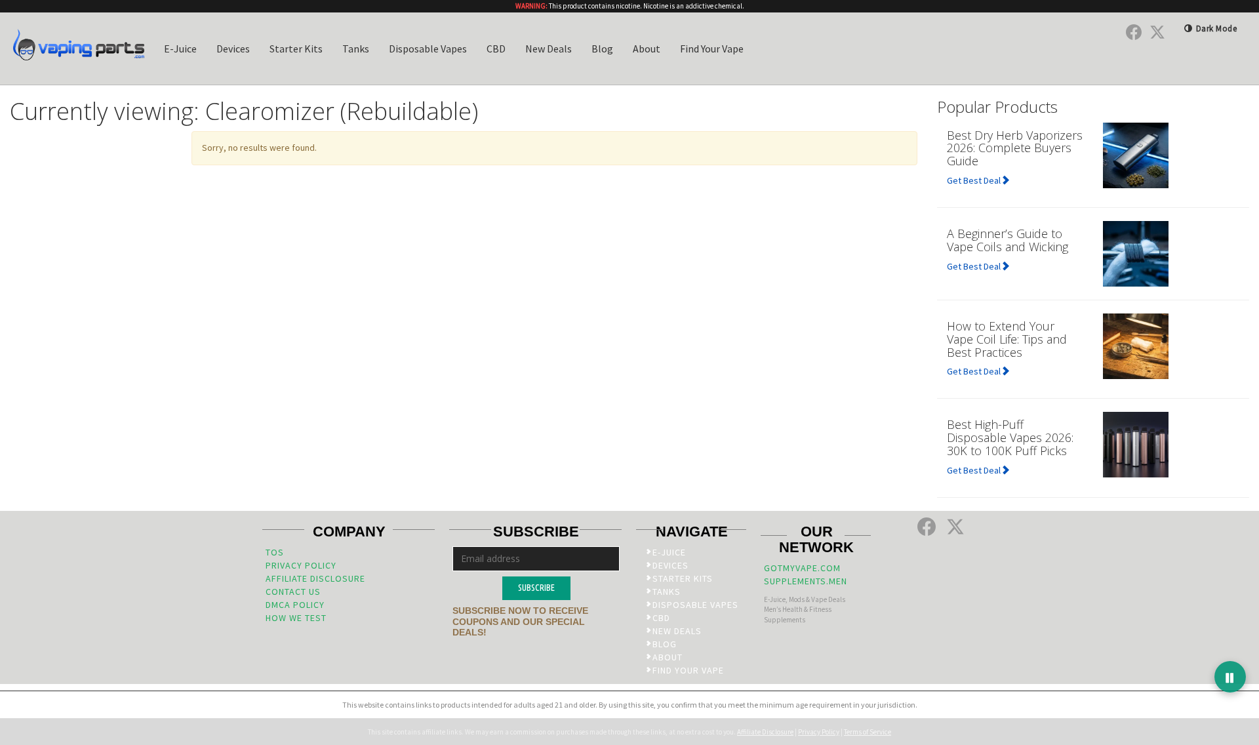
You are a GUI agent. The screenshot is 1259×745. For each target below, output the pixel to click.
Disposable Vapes (428, 48)
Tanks (355, 48)
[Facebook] (1134, 32)
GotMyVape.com (802, 568)
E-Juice (180, 48)
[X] (1157, 32)
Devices (233, 48)
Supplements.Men (805, 581)
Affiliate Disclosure (315, 578)
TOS (275, 552)
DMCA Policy (295, 605)
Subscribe (536, 587)
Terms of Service (867, 731)
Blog (602, 48)
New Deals (548, 48)
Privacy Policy (301, 565)
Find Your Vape (712, 48)
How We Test (296, 618)
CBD (496, 48)
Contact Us (293, 591)
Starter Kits (296, 48)
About (646, 48)
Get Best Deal (974, 180)
